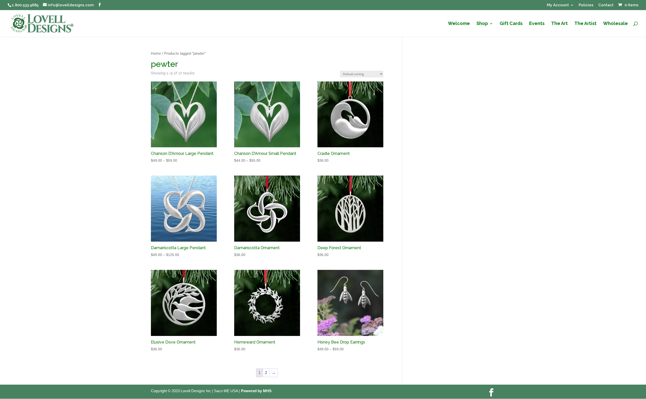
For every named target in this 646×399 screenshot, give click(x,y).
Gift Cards (511, 24)
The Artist (585, 24)
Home (156, 53)
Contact (605, 5)
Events (537, 24)
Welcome (459, 24)
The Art (559, 24)
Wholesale (615, 24)
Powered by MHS (256, 391)
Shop (482, 24)
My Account (558, 5)
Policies (586, 5)
